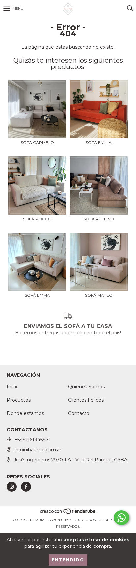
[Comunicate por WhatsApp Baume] (121, 517)
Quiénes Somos (86, 387)
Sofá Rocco (37, 218)
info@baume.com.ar (38, 450)
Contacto (78, 413)
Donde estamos (25, 413)
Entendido (68, 559)
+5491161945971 (33, 440)
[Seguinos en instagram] (12, 487)
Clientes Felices (86, 400)
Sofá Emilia (99, 142)
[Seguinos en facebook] (26, 487)
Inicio (13, 387)
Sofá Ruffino (99, 218)
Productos (19, 400)
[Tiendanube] (68, 513)
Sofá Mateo (99, 295)
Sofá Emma (37, 295)
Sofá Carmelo (37, 142)
